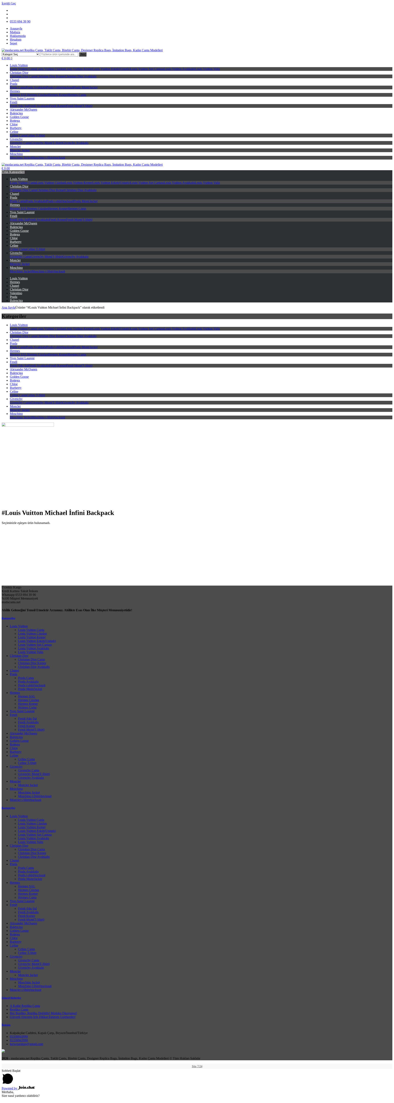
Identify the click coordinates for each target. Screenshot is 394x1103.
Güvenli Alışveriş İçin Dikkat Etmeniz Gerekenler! (43, 1017)
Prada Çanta (18, 87)
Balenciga (16, 113)
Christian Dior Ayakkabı (80, 76)
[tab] (197, 618)
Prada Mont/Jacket (85, 87)
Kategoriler (8, 618)
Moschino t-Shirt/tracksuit (48, 157)
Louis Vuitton (19, 65)
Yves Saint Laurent (22, 98)
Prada (13, 83)
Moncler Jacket (20, 150)
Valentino (16, 293)
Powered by (10, 1088)
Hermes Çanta (77, 95)
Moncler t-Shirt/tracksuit (25, 800)
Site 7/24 (197, 1066)
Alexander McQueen (23, 109)
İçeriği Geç (9, 3)
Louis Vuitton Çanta (23, 69)
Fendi (13, 102)
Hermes (15, 91)
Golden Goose (19, 117)
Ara (83, 54)
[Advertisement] (197, 557)
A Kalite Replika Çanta (25, 1006)
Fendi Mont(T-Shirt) (79, 106)
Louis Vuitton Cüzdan (50, 69)
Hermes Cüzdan (37, 95)
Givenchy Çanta (20, 143)
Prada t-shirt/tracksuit (59, 87)
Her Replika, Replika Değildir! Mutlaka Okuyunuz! (43, 1013)
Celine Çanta (18, 135)
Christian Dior (19, 72)
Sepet (13, 43)
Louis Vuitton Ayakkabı (179, 69)
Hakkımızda (18, 36)
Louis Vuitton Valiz (207, 69)
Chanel (14, 80)
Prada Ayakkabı (36, 87)
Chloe (14, 124)
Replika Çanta (19, 1009)
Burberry (16, 128)
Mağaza (15, 32)
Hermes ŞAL (18, 95)
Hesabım (15, 39)
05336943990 (19, 1036)
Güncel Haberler (11, 997)
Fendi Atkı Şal (19, 106)
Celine (14, 131)
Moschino (16, 154)
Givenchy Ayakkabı (75, 143)
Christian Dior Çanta (23, 76)
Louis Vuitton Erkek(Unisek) (111, 69)
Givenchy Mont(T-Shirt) (47, 143)
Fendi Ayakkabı (39, 106)
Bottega (15, 120)
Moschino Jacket (21, 157)
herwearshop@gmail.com (26, 1044)
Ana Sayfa (8, 307)
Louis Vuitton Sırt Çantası (147, 69)
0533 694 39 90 (20, 21)
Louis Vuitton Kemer (78, 69)
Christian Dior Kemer (51, 76)
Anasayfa (16, 28)
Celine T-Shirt (36, 135)
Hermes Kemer (58, 95)
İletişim (6, 1024)
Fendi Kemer (57, 106)
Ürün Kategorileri (13, 172)
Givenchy (16, 139)
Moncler (15, 146)
